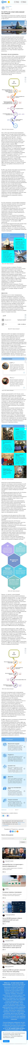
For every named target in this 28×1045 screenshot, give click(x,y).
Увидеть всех (21, 822)
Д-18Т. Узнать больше (14, 328)
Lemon (6, 888)
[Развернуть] (14, 244)
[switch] (25, 77)
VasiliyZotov (8, 6)
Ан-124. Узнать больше (8, 129)
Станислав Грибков (10, 914)
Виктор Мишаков (9, 966)
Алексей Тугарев (9, 940)
